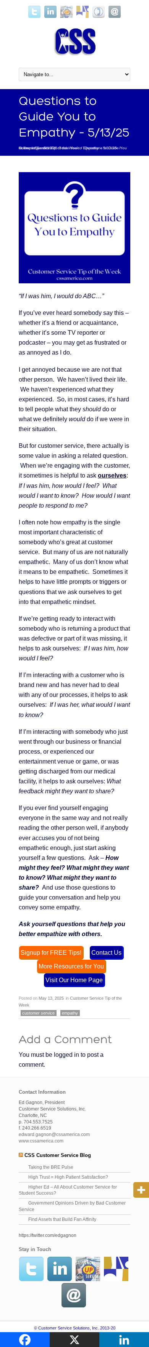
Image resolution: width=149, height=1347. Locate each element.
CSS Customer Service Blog (57, 1155)
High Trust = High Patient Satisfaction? (68, 1177)
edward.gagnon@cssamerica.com (54, 1134)
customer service (38, 1013)
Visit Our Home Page (74, 979)
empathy (70, 1013)
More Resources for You (71, 966)
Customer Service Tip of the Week (49, 148)
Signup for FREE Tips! (51, 952)
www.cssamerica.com (41, 1141)
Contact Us (106, 952)
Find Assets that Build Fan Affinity (62, 1219)
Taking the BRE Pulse (50, 1167)
